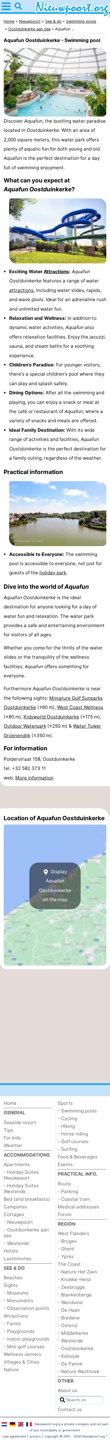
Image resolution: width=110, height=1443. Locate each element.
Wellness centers (22, 1354)
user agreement (14, 1436)
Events (65, 1164)
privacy (35, 1436)
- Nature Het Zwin (77, 1272)
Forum (65, 1214)
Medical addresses (78, 1207)
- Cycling (67, 1118)
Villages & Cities (21, 1362)
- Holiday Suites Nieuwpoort (21, 1175)
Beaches (13, 1277)
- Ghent (66, 1249)
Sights (11, 1285)
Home (10, 1103)
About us (67, 1390)
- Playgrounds (19, 1331)
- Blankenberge (75, 1295)
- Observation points (26, 1308)
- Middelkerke (73, 1333)
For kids (12, 1138)
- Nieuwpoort (18, 1222)
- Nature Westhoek (78, 1371)
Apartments (17, 1164)
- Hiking (66, 1126)
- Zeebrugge (71, 1287)
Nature (11, 1369)
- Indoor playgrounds (27, 1339)
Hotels (11, 1251)
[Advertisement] (55, 797)
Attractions (56, 271)
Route (64, 1184)
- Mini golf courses (24, 1346)
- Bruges (67, 1241)
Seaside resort (20, 1122)
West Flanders (73, 1233)
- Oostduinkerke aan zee (26, 1232)
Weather (13, 1145)
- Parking (68, 1191)
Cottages (14, 1214)
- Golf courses (73, 1141)
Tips (8, 1130)
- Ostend (67, 1325)
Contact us (70, 1409)
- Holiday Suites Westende (21, 1188)
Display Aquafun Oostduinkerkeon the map (55, 885)
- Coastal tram (74, 1199)
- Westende (16, 1243)
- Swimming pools (77, 1111)
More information (34, 778)
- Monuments (18, 1300)
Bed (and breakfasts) (27, 1199)
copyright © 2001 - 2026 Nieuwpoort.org (75, 1436)
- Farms (12, 1323)
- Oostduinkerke (76, 1348)
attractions (21, 290)
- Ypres (66, 1256)
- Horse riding (73, 1134)
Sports (65, 1103)
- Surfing (67, 1149)
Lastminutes (17, 1258)
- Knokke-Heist (74, 1279)
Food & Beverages (77, 1157)
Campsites (15, 1207)
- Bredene (69, 1318)
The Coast (69, 1264)
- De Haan (69, 1310)
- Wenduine (70, 1302)
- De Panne (70, 1364)
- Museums (16, 1293)
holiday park (52, 573)
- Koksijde (68, 1356)
